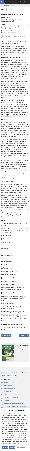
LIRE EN (3, 10)
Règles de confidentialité (11, 443)
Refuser (12, 448)
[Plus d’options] (27, 5)
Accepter (5, 448)
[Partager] (24, 5)
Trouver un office (6, 386)
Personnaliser (21, 448)
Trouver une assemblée (8, 389)
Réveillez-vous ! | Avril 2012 (8, 5)
